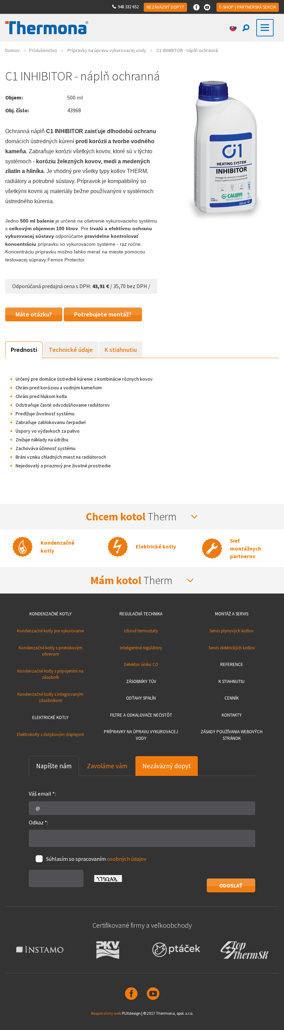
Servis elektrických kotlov (231, 648)
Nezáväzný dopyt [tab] (166, 766)
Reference (231, 664)
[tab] (142, 517)
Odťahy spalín (141, 698)
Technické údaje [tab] (71, 350)
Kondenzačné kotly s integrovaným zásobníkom (50, 697)
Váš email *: (42, 793)
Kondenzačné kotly (50, 614)
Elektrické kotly (50, 717)
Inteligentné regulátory (141, 648)
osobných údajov (126, 858)
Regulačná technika (140, 614)
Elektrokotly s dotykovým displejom (50, 734)
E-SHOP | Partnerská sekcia (247, 7)
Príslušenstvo (43, 50)
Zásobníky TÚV (141, 681)
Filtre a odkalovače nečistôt (141, 715)
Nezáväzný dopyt (165, 7)
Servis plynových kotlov (232, 631)
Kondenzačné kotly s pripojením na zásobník (50, 674)
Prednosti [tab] (24, 350)
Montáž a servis (231, 614)
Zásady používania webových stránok (232, 735)
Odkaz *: (38, 822)
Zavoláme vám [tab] (107, 766)
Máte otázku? (34, 314)
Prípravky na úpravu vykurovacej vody (107, 50)
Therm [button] (132, 516)
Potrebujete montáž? (103, 314)
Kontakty (232, 715)
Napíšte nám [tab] (54, 766)
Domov (12, 50)
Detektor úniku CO (141, 664)
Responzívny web (106, 1013)
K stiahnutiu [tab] (121, 350)
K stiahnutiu (232, 681)
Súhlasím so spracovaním (96, 858)
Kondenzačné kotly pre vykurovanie (50, 631)
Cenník (231, 698)
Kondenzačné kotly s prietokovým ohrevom (50, 651)
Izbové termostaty (141, 631)
